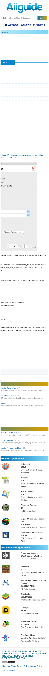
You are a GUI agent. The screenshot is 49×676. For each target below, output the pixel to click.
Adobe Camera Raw (10, 388)
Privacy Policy (23, 666)
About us (6, 666)
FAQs (13, 666)
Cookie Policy (36, 666)
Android (40, 24)
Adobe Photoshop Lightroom (14, 448)
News (27, 24)
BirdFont (6, 403)
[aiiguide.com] (24, 1)
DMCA (5, 670)
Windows (13, 24)
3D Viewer (10, 396)
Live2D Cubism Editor (11, 433)
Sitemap (12, 670)
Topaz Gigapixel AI (10, 440)
